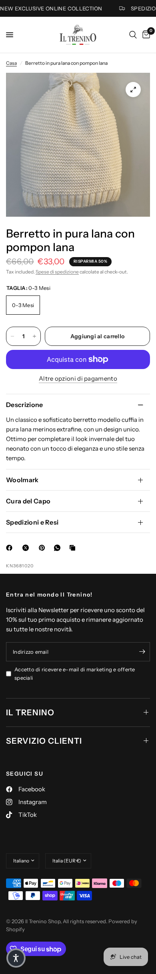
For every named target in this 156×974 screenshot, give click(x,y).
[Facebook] (11, 548)
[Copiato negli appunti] (74, 548)
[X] (27, 548)
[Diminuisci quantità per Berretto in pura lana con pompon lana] (12, 336)
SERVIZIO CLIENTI (44, 741)
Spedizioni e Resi (32, 522)
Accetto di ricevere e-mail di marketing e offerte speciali (74, 673)
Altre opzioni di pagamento (78, 378)
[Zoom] (133, 89)
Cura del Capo (28, 501)
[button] (16, 958)
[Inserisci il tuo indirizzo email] (142, 651)
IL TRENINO (30, 712)
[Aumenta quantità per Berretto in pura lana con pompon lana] (34, 336)
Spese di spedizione (57, 272)
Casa (11, 63)
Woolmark (22, 480)
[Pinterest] (43, 548)
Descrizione (24, 405)
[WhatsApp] (59, 548)
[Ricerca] (133, 35)
